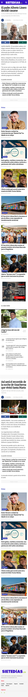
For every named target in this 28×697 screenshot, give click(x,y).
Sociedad (4, 127)
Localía (2, 683)
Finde (2, 685)
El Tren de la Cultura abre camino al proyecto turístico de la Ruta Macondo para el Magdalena (13, 247)
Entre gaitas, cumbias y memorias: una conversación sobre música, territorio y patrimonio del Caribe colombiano (13, 89)
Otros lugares (9, 683)
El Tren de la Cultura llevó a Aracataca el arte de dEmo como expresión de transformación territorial (14, 218)
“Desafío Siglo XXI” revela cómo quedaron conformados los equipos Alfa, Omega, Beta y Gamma (16, 347)
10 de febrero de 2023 (18, 20)
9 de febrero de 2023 (18, 397)
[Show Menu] (2, 2)
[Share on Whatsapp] (23, 42)
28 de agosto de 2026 (6, 137)
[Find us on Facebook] (1, 693)
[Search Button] (26, 2)
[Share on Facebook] (5, 42)
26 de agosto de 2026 (6, 166)
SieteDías (8, 20)
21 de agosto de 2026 (6, 251)
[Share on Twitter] (14, 42)
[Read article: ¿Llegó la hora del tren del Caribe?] (14, 318)
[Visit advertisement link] (14, 291)
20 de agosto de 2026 (6, 278)
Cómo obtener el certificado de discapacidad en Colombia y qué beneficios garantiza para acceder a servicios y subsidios (14, 356)
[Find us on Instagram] (4, 693)
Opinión (7, 685)
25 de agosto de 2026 (6, 193)
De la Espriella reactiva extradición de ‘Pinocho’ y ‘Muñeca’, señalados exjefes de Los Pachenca (16, 365)
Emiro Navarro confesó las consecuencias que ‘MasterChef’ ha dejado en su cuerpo (12, 133)
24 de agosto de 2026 (6, 222)
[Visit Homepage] (14, 2)
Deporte (16, 683)
